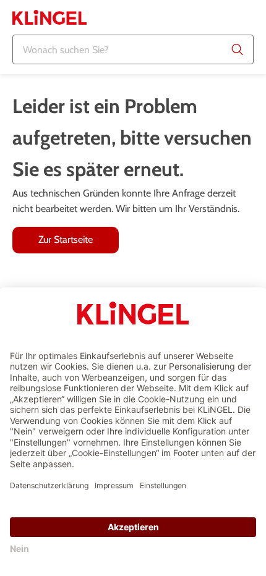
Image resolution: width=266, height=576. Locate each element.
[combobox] (133, 49)
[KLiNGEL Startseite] (49, 17)
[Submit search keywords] (237, 49)
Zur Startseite (65, 239)
